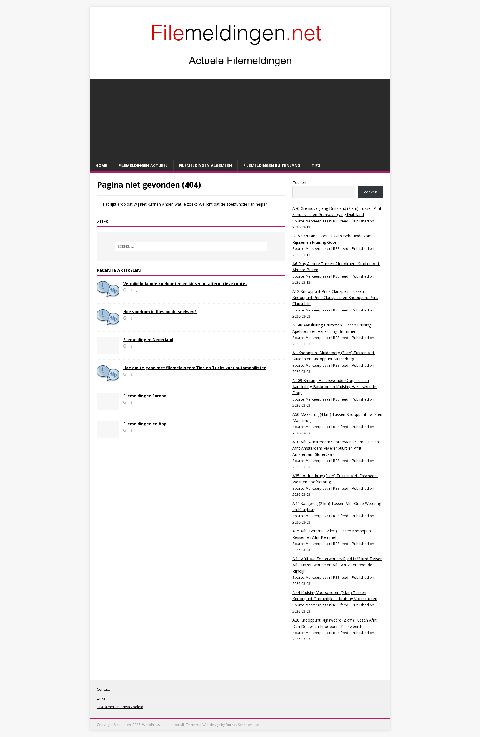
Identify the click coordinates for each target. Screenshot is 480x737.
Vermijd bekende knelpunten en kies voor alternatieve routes (185, 283)
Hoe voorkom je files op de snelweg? (160, 311)
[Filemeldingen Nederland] (108, 350)
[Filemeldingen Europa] (108, 406)
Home (101, 165)
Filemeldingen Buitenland (271, 165)
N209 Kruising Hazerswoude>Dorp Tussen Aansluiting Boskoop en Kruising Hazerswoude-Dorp (335, 387)
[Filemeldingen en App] (108, 434)
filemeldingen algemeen (205, 165)
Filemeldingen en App (144, 423)
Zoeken (299, 182)
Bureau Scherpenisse (242, 724)
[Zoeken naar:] (191, 246)
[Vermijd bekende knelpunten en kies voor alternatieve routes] (108, 294)
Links (101, 698)
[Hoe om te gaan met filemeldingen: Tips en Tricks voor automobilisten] (108, 378)
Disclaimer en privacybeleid (120, 706)
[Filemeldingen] (240, 73)
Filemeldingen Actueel (143, 165)
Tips (316, 165)
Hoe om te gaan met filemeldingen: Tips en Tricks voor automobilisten (194, 367)
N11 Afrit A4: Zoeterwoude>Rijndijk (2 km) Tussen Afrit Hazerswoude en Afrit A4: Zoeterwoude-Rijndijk (337, 565)
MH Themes (189, 724)
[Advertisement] (240, 118)
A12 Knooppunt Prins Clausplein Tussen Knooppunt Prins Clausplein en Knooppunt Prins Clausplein (335, 297)
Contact (103, 689)
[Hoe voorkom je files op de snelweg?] (108, 322)
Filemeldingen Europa (144, 395)
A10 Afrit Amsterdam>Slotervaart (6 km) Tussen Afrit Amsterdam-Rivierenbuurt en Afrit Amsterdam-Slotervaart (335, 448)
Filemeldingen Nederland (148, 339)
